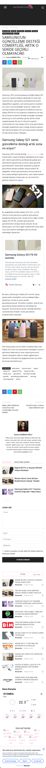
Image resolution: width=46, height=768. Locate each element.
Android (14, 31)
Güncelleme (21, 31)
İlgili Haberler (6, 462)
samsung (33, 376)
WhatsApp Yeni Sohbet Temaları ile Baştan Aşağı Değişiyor (28, 613)
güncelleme (17, 374)
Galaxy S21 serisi (33, 154)
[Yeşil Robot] (28, 733)
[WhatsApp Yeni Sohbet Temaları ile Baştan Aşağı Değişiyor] (7, 614)
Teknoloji (34, 31)
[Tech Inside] (39, 733)
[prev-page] (3, 500)
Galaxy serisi (7, 374)
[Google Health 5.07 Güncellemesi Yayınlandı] (7, 635)
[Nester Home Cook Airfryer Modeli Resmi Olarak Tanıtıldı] (7, 481)
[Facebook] (4, 62)
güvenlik (5, 376)
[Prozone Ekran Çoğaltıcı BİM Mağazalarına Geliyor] (7, 625)
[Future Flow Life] (33, 740)
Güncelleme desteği (29, 374)
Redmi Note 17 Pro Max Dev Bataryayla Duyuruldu (26, 644)
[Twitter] (9, 62)
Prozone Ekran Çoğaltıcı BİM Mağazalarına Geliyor (27, 623)
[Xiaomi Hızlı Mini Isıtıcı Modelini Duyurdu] (7, 657)
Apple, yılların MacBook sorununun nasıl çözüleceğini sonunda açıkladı (10, 408)
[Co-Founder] (23, 740)
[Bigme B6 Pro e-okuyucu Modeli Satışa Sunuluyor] (7, 470)
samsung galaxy (8, 379)
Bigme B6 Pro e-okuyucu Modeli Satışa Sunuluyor (28, 581)
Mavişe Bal (18, 585)
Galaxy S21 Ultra (29, 371)
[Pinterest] (15, 62)
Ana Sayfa (5, 27)
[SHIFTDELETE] (8, 733)
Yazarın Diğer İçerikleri (22, 462)
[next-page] (7, 500)
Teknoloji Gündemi (8, 33)
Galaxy (36, 368)
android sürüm (26, 368)
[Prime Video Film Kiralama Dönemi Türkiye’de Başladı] (7, 680)
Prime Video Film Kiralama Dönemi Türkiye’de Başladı (26, 678)
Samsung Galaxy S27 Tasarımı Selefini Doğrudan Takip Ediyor (28, 602)
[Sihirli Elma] (18, 733)
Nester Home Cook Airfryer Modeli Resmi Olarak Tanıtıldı (28, 591)
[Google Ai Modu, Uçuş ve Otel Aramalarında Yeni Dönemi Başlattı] (7, 667)
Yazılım (17, 33)
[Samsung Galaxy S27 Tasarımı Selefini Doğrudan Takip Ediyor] (7, 492)
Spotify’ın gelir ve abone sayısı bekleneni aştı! (35, 406)
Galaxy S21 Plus (17, 371)
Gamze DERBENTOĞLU (13, 57)
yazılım (18, 379)
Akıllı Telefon (14, 27)
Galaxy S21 (6, 371)
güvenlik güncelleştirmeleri (19, 376)
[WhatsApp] (20, 62)
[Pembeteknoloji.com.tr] (22, 7)
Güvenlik (28, 31)
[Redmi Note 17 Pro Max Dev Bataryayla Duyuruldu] (7, 646)
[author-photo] (23, 431)
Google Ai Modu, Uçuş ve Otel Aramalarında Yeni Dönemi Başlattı (28, 666)
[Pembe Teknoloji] (13, 740)
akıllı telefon (16, 368)
